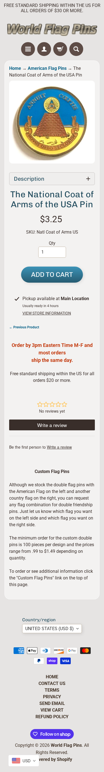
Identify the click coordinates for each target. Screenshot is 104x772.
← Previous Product (24, 327)
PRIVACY (52, 696)
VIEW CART (52, 710)
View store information (46, 313)
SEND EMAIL (52, 703)
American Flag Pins (47, 68)
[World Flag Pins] (52, 29)
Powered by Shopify (52, 759)
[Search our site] (76, 49)
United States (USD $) (49, 628)
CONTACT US (52, 683)
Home (15, 68)
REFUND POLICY (52, 716)
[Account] (44, 49)
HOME (52, 676)
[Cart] (60, 49)
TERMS (52, 690)
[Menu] (28, 49)
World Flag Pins (66, 745)
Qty (52, 243)
